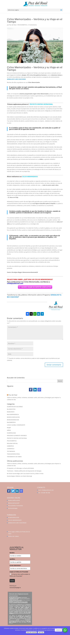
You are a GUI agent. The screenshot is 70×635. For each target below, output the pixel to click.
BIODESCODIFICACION (13, 417)
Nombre (12, 553)
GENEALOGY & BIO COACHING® (16, 79)
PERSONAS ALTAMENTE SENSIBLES (17, 435)
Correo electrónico (15, 565)
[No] (68, 630)
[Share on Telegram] (42, 314)
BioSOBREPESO (11, 422)
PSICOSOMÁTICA (22, 25)
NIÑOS (9, 430)
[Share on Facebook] (27, 314)
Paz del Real (12, 25)
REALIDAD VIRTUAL (12, 443)
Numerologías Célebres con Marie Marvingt (19, 476)
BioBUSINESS (10, 412)
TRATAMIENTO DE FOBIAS (14, 456)
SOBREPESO (10, 446)
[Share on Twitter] (31, 314)
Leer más (40, 632)
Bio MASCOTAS (11, 409)
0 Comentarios (32, 25)
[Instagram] (39, 389)
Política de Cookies (13, 536)
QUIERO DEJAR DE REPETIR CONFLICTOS (36, 287)
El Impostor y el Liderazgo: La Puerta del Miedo (20, 468)
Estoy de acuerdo (31, 632)
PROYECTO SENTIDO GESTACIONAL (41, 104)
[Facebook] (31, 389)
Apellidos (12, 559)
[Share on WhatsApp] (34, 314)
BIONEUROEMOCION (13, 420)
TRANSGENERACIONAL (13, 454)
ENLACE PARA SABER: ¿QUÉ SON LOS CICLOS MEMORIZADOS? (30, 279)
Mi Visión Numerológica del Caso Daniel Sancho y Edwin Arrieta (25, 473)
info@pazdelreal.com (15, 283)
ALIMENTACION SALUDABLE (15, 406)
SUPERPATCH (10, 448)
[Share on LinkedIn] (38, 314)
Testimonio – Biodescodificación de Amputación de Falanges (24, 471)
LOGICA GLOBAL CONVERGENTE (16, 425)
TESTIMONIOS (11, 451)
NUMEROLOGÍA (11, 433)
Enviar (12, 580)
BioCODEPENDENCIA (13, 414)
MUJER (9, 427)
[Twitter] (13, 491)
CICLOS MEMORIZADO (29, 176)
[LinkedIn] (35, 389)
